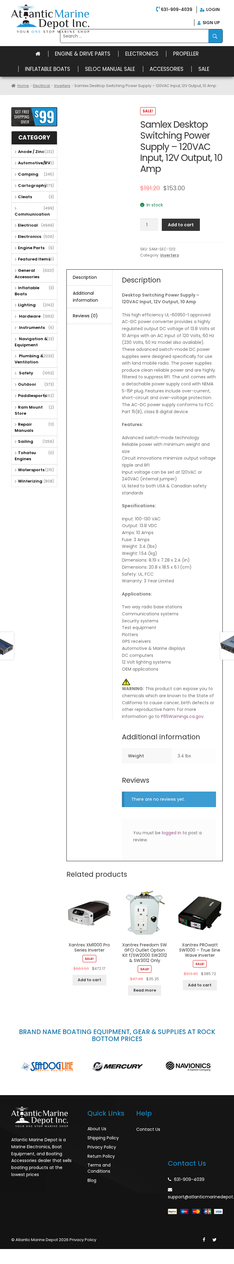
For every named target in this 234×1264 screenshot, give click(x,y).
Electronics (141, 54)
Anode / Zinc (31, 152)
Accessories (166, 69)
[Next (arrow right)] (19, 1261)
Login (212, 9)
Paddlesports (32, 396)
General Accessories (27, 273)
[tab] (89, 278)
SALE (203, 69)
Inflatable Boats (47, 69)
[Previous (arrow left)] (6, 1261)
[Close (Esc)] (6, 1253)
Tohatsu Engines (25, 456)
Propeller (186, 54)
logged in (171, 833)
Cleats (25, 197)
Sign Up (210, 23)
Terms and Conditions (99, 1168)
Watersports (31, 470)
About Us (96, 1129)
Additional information (85, 296)
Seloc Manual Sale (110, 69)
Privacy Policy (101, 1147)
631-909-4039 (176, 9)
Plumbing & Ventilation (29, 359)
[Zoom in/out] (46, 1253)
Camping (28, 174)
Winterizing (30, 481)
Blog (91, 1180)
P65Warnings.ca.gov (182, 716)
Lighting (27, 305)
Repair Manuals (24, 427)
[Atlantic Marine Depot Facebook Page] (204, 1240)
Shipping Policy (103, 1138)
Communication (32, 214)
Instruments (31, 327)
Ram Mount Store (29, 410)
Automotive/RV (34, 163)
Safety (25, 373)
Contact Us (148, 1129)
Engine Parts (31, 248)
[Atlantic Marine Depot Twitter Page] (214, 1240)
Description (85, 277)
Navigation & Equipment (31, 342)
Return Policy (101, 1156)
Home (23, 85)
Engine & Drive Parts (82, 54)
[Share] (19, 1253)
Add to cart (181, 225)
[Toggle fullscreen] (33, 1253)
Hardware (29, 316)
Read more (144, 990)
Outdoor (27, 384)
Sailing (25, 441)
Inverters (62, 85)
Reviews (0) (85, 316)
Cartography (32, 185)
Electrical (41, 85)
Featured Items (34, 259)
